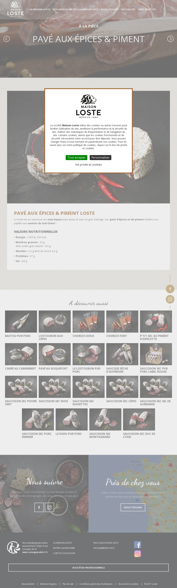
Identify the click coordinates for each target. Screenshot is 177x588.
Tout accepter (76, 157)
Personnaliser (100, 157)
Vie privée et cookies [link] (88, 164)
